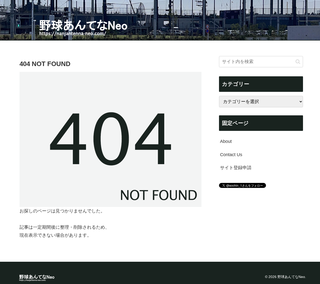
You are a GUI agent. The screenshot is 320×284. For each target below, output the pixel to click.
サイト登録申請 (236, 167)
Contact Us (231, 154)
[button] (298, 61)
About (226, 141)
